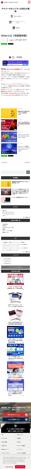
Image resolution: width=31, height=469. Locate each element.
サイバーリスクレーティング (10, 244)
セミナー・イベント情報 (7, 230)
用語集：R (12, 40)
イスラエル (16, 250)
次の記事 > (27, 162)
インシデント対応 (7, 250)
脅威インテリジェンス (14, 242)
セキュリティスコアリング (9, 248)
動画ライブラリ (6, 232)
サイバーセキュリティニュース (8, 212)
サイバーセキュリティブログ (8, 213)
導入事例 (4, 225)
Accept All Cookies (20, 466)
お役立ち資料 (5, 224)
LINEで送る (4, 43)
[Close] (28, 457)
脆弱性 (23, 242)
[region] (15, 462)
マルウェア (12, 39)
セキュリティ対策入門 (22, 248)
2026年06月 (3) (7, 263)
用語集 (7, 40)
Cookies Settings (9, 466)
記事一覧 (4, 210)
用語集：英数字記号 (23, 39)
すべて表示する (26, 217)
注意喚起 (5, 242)
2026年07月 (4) (7, 261)
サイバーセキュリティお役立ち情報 (15, 10)
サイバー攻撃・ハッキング (20, 40)
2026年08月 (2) (7, 259)
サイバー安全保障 (22, 244)
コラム (4, 215)
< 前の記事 (4, 162)
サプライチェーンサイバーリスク (11, 246)
